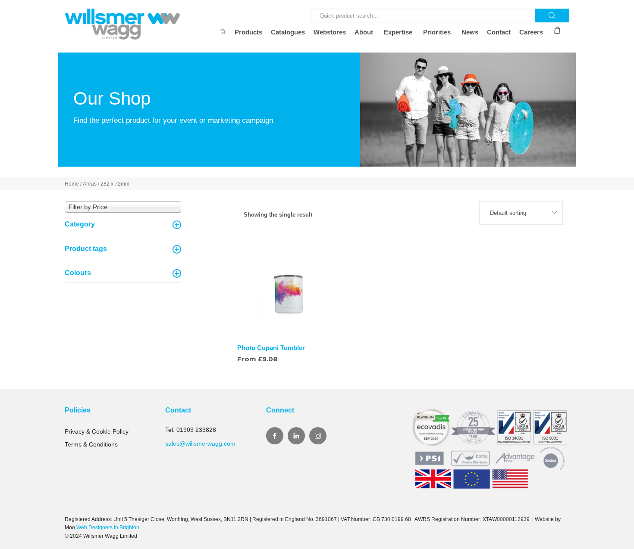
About (364, 32)
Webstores (330, 32)
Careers (531, 32)
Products (248, 32)
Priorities (437, 32)
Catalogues (288, 32)
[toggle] (177, 224)
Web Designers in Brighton (107, 527)
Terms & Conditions (91, 444)
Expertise (398, 32)
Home (72, 184)
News (469, 32)
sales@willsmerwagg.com (200, 443)
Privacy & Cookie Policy (97, 431)
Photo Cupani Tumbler (271, 347)
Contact (499, 32)
